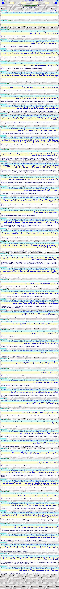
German (13, 22)
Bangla (53, 12)
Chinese (4, 22)
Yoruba (51, 22)
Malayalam (28, 22)
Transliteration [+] (54, 22)
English (8, 22)
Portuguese (34, 22)
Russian (37, 22)
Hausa (15, 22)
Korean (24, 22)
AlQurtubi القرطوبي (17, 12)
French (11, 22)
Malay (26, 22)
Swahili (44, 22)
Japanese (21, 22)
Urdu (48, 22)
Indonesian (18, 22)
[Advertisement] (29, 581)
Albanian (51, 12)
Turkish (47, 22)
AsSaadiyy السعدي (23, 12)
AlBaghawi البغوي (28, 12)
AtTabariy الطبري (12, 12)
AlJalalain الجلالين (39, 12)
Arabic (48, 12)
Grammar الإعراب (44, 12)
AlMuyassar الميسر (34, 12)
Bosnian (56, 12)
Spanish (42, 22)
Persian (31, 22)
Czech (6, 22)
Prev (20, 5)
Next (38, 5)
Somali (39, 22)
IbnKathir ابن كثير (7, 12)
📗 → (3, 12)
